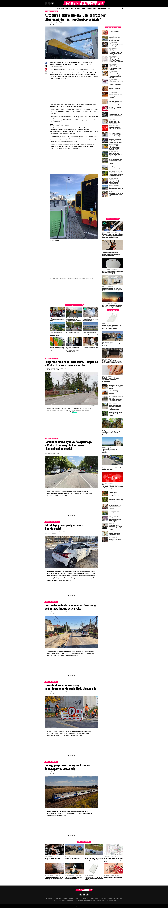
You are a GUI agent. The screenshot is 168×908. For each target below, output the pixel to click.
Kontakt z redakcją (94, 898)
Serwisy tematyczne (102, 8)
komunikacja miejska (55, 279)
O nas (109, 8)
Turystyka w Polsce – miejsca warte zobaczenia (63, 900)
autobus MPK (63, 278)
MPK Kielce (63, 279)
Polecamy (78, 279)
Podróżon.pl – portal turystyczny (115, 898)
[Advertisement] (74, 91)
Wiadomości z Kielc (69, 8)
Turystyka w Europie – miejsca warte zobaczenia (84, 900)
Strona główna (60, 8)
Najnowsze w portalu (91, 8)
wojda (82, 279)
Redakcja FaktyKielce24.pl (53, 24)
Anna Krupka (56, 278)
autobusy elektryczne (72, 278)
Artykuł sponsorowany (52, 533)
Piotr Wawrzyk (70, 279)
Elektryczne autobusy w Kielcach (87, 278)
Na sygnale (77, 8)
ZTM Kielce (67, 281)
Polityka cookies (102, 898)
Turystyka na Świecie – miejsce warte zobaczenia (106, 900)
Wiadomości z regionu (73, 898)
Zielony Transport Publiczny (57, 281)
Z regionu (83, 8)
